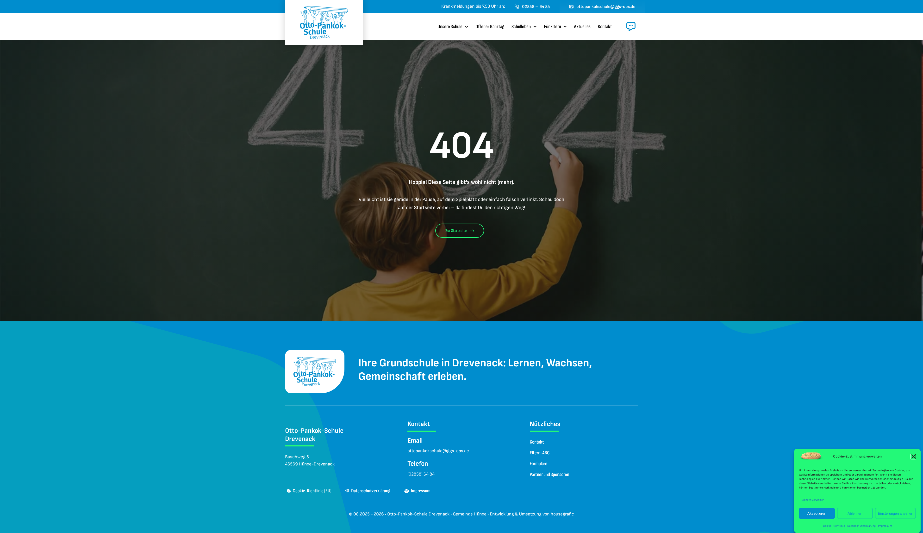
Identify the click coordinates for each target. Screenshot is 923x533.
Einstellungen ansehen (895, 513)
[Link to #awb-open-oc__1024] (631, 26)
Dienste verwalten (812, 500)
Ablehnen (855, 513)
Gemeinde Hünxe (469, 514)
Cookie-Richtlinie (834, 526)
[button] (913, 456)
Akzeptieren (816, 513)
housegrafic (562, 514)
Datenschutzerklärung (861, 526)
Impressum (885, 526)
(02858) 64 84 (421, 474)
